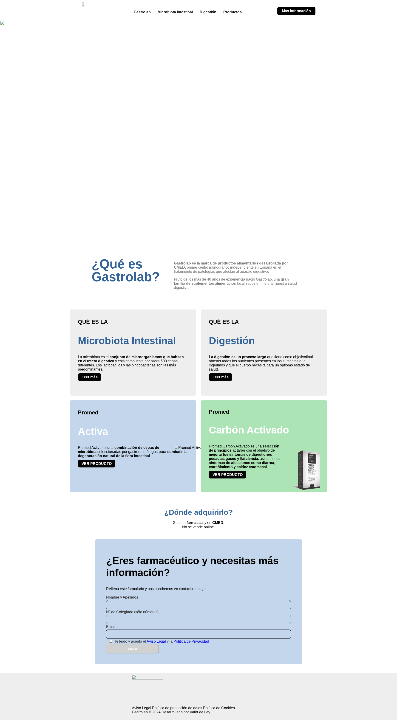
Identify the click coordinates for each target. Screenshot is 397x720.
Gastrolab (142, 12)
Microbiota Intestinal (175, 12)
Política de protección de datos (177, 708)
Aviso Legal (156, 641)
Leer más (90, 377)
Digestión (208, 12)
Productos (232, 12)
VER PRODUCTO (97, 464)
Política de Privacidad (191, 641)
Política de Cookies (219, 708)
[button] (233, 12)
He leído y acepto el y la (161, 641)
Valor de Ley (200, 712)
